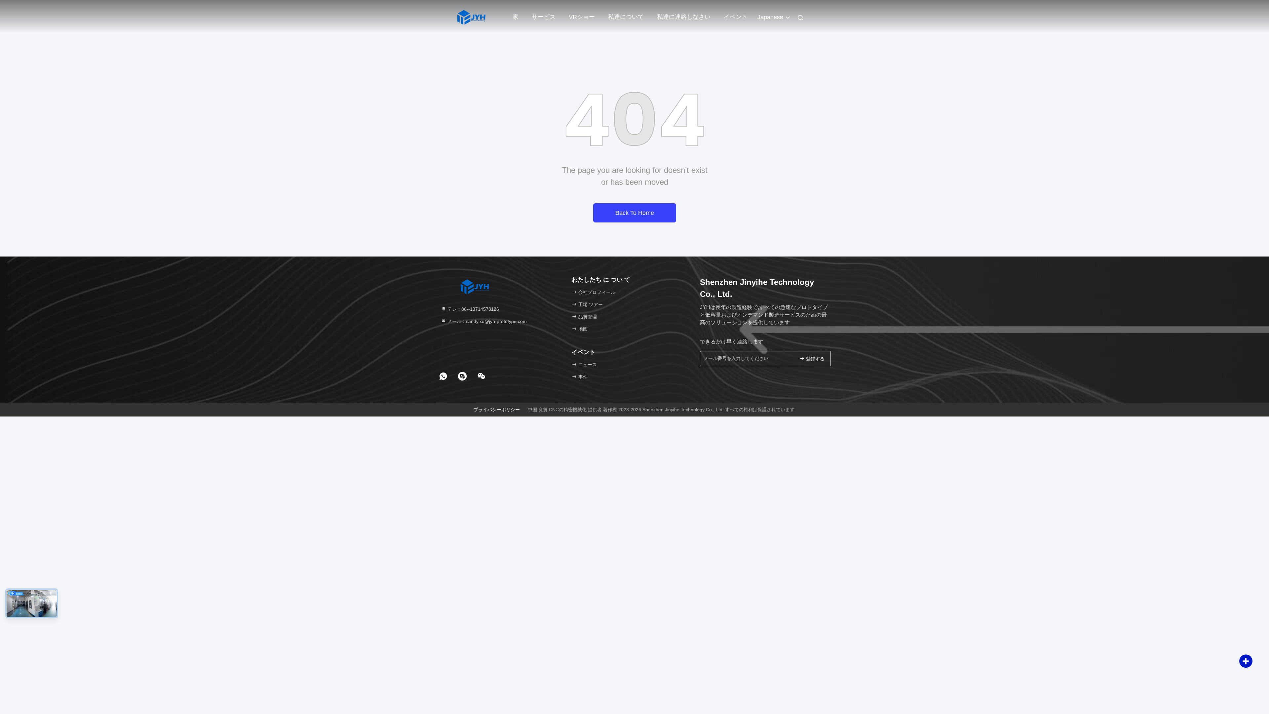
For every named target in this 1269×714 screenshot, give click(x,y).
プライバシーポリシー (497, 409)
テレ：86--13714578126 (472, 309)
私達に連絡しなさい (684, 17)
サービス (544, 17)
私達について (626, 17)
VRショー (582, 17)
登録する (815, 358)
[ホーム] (471, 16)
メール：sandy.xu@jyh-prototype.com (486, 321)
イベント (736, 17)
